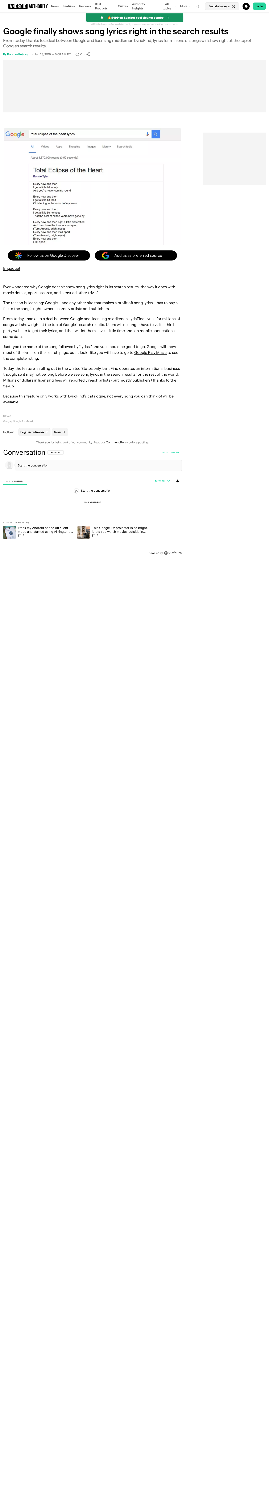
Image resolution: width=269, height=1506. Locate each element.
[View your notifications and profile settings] (177, 481)
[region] (92, 502)
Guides (123, 6)
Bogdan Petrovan (18, 54)
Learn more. (171, 24)
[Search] (197, 6)
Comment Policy (117, 442)
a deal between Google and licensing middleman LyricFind (94, 319)
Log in (164, 452)
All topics (166, 6)
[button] (134, 6)
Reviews (85, 6)
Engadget (11, 268)
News (55, 6)
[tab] (15, 481)
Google (44, 287)
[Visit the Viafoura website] (173, 553)
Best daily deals (219, 6)
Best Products (101, 6)
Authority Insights (138, 6)
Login (259, 6)
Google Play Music (150, 352)
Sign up (174, 452)
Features (69, 6)
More (183, 6)
